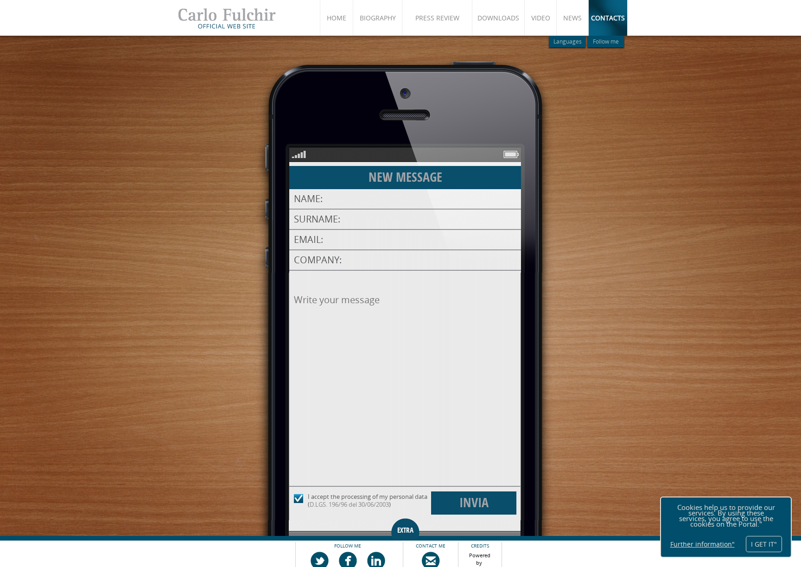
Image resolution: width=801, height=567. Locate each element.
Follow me (606, 41)
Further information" (702, 544)
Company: (318, 260)
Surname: (317, 219)
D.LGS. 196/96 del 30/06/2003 (349, 504)
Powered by (480, 557)
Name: (308, 198)
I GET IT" (764, 544)
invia (474, 502)
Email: (308, 239)
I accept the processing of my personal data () (367, 500)
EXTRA (405, 530)
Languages (567, 41)
